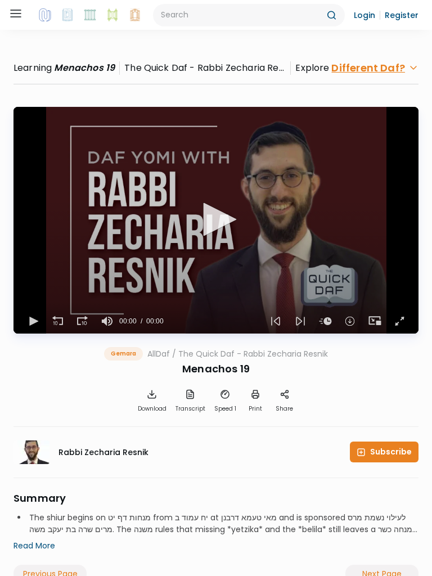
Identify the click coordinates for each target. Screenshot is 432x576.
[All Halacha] (90, 15)
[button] (364, 15)
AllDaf (158, 354)
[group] (106, 321)
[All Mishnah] (67, 15)
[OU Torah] (45, 15)
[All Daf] (135, 15)
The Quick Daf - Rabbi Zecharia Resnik (253, 353)
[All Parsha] (113, 15)
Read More (34, 545)
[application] (216, 220)
